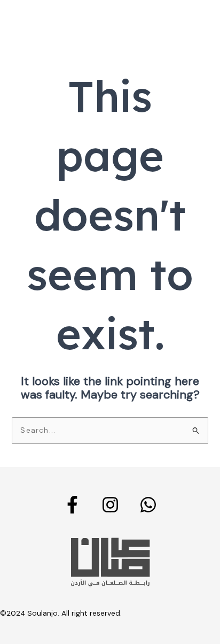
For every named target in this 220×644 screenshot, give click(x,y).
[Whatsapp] (148, 505)
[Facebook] (72, 505)
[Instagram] (110, 505)
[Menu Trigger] (194, 22)
